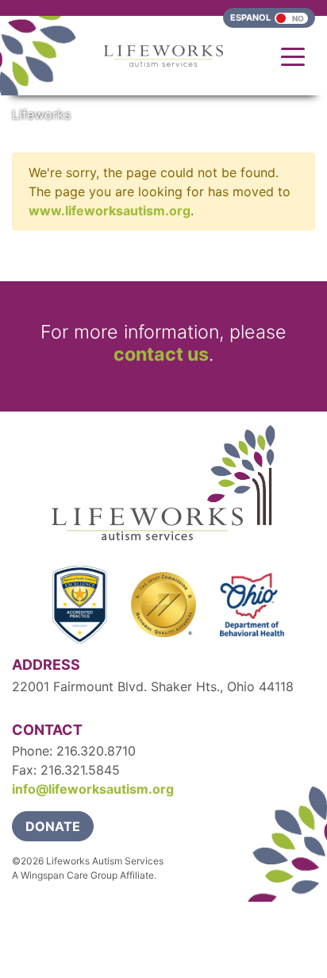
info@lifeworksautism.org (93, 789)
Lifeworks (41, 114)
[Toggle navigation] (293, 55)
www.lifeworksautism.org (109, 210)
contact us (161, 353)
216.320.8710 (96, 751)
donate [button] (52, 826)
